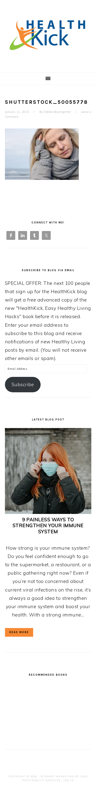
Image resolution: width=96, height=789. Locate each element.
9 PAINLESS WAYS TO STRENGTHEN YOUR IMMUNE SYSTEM (48, 525)
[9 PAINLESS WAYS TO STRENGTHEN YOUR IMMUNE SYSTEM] (48, 512)
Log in (69, 780)
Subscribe (23, 384)
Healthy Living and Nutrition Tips (48, 34)
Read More (19, 632)
